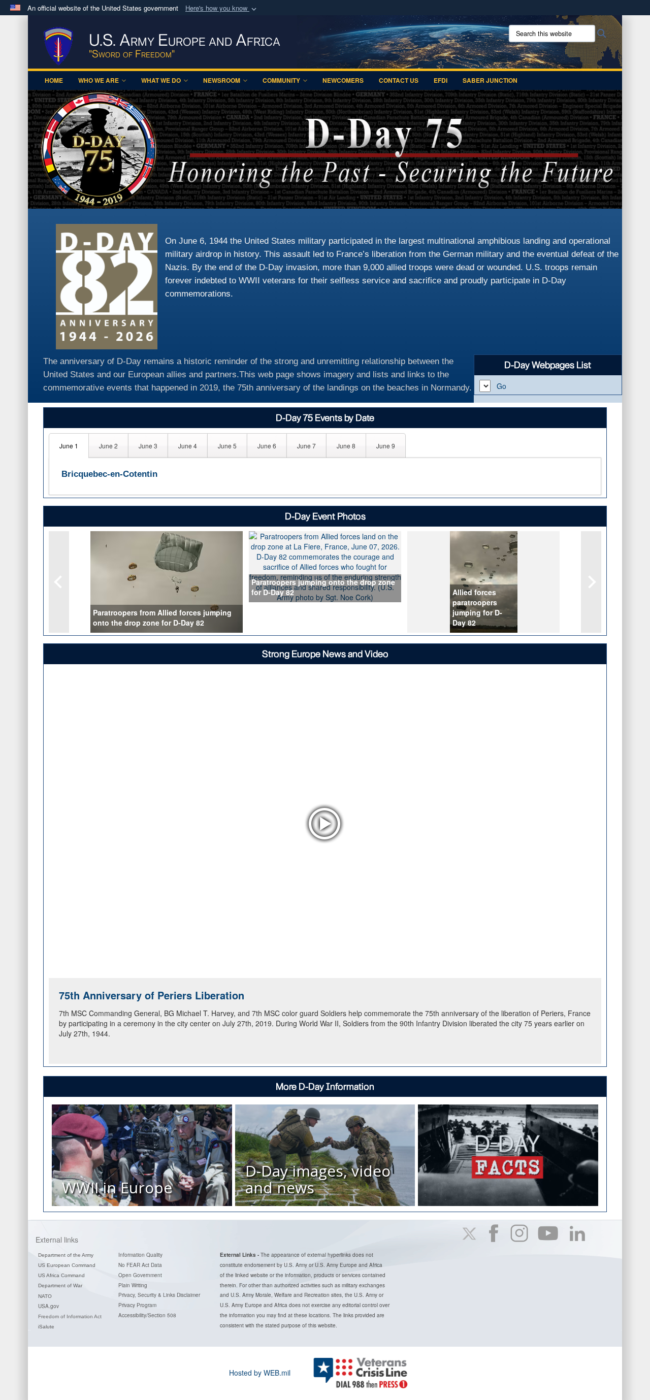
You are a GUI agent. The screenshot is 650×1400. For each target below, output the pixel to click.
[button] (221, 8)
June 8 (346, 445)
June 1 (68, 445)
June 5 (227, 445)
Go (501, 386)
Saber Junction (490, 80)
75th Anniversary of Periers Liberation (151, 995)
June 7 (306, 445)
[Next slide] (591, 582)
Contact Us (398, 80)
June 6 (266, 445)
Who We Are (98, 80)
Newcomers (343, 80)
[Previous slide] (59, 582)
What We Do (161, 80)
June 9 (385, 445)
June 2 (108, 445)
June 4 (187, 445)
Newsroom (221, 80)
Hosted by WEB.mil (259, 1373)
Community (281, 80)
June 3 (148, 445)
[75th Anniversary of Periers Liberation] (325, 823)
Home (54, 80)
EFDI (440, 80)
